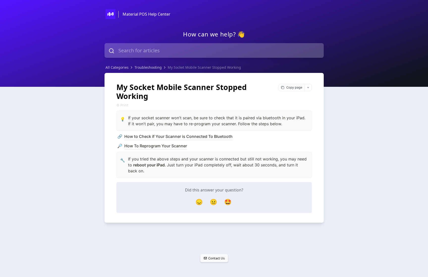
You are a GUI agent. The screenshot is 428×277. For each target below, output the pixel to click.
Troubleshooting (148, 67)
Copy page (294, 87)
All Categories (117, 67)
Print (124, 105)
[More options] (308, 87)
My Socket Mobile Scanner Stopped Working (204, 67)
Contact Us (216, 258)
